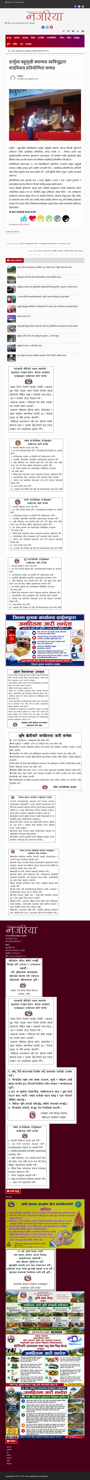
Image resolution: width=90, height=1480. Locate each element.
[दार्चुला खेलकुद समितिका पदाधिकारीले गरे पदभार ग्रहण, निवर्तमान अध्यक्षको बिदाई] (11, 309)
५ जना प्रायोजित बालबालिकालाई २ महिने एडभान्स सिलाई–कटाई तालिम (43, 297)
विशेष (33, 38)
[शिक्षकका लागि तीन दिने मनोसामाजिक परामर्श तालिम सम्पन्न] (11, 280)
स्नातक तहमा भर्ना (23, 316)
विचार (62, 38)
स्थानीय (17, 38)
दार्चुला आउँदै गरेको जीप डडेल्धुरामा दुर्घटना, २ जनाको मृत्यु (38, 336)
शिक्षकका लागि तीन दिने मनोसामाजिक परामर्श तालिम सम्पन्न (39, 277)
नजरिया (20, 76)
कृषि (8, 44)
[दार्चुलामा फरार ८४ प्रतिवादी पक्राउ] (11, 348)
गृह (10, 38)
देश (8, 1452)
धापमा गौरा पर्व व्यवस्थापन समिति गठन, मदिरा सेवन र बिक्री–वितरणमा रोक (44, 267)
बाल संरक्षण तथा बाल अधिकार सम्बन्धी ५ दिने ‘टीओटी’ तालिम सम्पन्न (41, 355)
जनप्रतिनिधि (51, 38)
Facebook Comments (12, 231)
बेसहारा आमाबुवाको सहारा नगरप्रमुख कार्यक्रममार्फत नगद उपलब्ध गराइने (45, 243)
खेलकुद (77, 38)
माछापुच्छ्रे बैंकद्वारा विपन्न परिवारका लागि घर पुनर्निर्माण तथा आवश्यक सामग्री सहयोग (47, 326)
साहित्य (9, 1455)
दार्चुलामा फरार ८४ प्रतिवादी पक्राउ (29, 345)
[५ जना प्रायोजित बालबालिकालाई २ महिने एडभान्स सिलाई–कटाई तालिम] (11, 299)
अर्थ (21, 44)
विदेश (69, 38)
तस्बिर (15, 44)
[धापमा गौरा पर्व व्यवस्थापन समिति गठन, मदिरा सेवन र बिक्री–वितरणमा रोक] (11, 270)
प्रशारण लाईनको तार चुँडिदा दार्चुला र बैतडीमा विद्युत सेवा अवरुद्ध (60, 250)
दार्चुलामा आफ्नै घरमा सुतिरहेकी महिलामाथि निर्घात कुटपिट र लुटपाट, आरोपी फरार (47, 287)
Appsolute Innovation (39, 1476)
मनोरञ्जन (28, 44)
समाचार (25, 38)
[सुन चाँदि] (83, 31)
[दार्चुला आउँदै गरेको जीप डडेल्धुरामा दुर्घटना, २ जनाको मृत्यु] (11, 339)
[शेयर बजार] (78, 31)
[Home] (9, 51)
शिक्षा (21, 224)
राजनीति (41, 38)
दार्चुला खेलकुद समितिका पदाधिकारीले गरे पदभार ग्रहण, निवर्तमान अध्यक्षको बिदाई (47, 306)
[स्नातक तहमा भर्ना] (11, 319)
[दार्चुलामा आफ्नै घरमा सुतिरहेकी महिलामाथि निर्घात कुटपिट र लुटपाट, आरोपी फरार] (11, 290)
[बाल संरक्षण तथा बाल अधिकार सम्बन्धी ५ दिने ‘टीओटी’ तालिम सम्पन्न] (11, 358)
